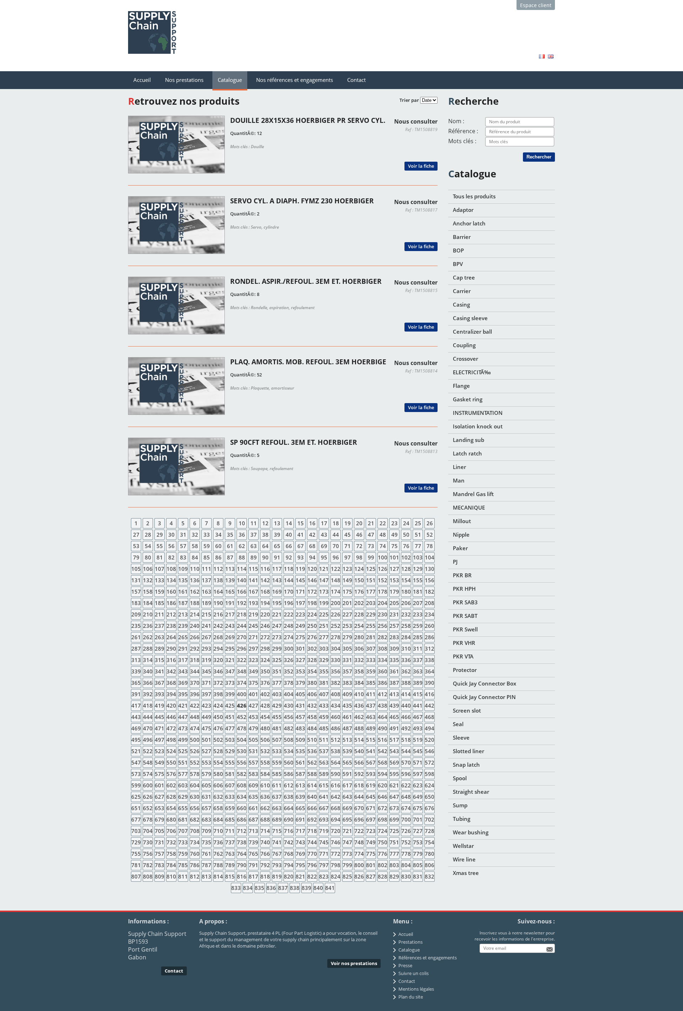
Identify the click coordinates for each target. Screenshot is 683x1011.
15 (300, 523)
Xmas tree (466, 872)
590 (335, 773)
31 (183, 534)
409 (347, 694)
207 (418, 602)
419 (159, 705)
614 (312, 785)
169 (277, 591)
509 (300, 739)
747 (347, 842)
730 (148, 842)
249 (300, 625)
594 (382, 773)
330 (335, 659)
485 (324, 728)
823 (324, 876)
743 (300, 842)
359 (371, 671)
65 (277, 545)
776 (382, 853)
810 (171, 876)
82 (171, 557)
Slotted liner (468, 751)
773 (347, 853)
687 (253, 819)
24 (406, 523)
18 (336, 523)
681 (183, 819)
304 (335, 648)
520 (429, 739)
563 (324, 762)
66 (289, 545)
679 (159, 819)
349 (253, 671)
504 (242, 739)
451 (230, 716)
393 (159, 694)
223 (300, 614)
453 (253, 716)
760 (195, 853)
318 (195, 659)
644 (359, 796)
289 (159, 648)
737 (230, 842)
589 (324, 773)
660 (242, 808)
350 (265, 671)
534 (288, 751)
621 (394, 785)
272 (265, 637)
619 (371, 785)
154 (406, 580)
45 (347, 534)
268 (218, 637)
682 (195, 819)
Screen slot (467, 710)
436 (359, 705)
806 (429, 865)
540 (359, 751)
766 (265, 853)
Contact (356, 79)
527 (206, 751)
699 (394, 819)
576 (171, 773)
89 (253, 557)
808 (148, 876)
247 (277, 625)
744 (312, 842)
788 (218, 865)
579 (206, 773)
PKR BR (462, 575)
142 (265, 580)
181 (418, 591)
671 (371, 808)
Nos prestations (184, 79)
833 (236, 887)
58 (195, 545)
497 (159, 739)
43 (324, 534)
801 (371, 865)
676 (429, 808)
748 (359, 842)
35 (230, 534)
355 (324, 671)
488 (359, 728)
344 (195, 671)
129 (418, 568)
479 (253, 728)
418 (148, 705)
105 (136, 568)
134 (171, 580)
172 (312, 591)
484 (312, 728)
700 (406, 819)
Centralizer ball (472, 331)
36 (242, 534)
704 (148, 830)
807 (136, 876)
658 (218, 808)
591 (347, 773)
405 (300, 694)
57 (183, 545)
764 (242, 853)
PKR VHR (464, 642)
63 (253, 545)
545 (418, 751)
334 (382, 659)
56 (171, 545)
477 (230, 728)
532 (265, 751)
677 (136, 819)
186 (171, 602)
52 (430, 534)
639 (300, 796)
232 (406, 614)
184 (148, 602)
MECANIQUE (469, 507)
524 (171, 751)
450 (218, 716)
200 (335, 602)
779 (418, 853)
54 (148, 545)
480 (265, 728)
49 (394, 534)
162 (195, 591)
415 (418, 694)
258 (406, 625)
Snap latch (466, 764)
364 (429, 671)
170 (288, 591)
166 (242, 591)
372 (218, 682)
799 (347, 865)
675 (418, 808)
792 (265, 865)
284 (406, 637)
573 (136, 773)
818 (265, 876)
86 (218, 557)
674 (406, 808)
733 (183, 842)
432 (312, 705)
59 (206, 545)
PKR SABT (465, 615)
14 (289, 523)
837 (283, 887)
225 (324, 614)
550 (171, 762)
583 (253, 773)
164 (218, 591)
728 (429, 830)
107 (159, 568)
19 (347, 523)
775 (371, 853)
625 (136, 796)
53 (136, 545)
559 (277, 762)
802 (382, 865)
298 (265, 648)
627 (159, 796)
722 (359, 830)
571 (418, 762)
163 (206, 591)
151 (371, 580)
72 (359, 545)
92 (289, 557)
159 (159, 591)
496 (148, 739)
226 (335, 614)
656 (195, 808)
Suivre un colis (413, 973)
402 (265, 694)
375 (253, 682)
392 (148, 694)
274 (288, 637)
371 (206, 682)
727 (418, 830)
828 (382, 876)
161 (183, 591)
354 (312, 671)
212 (171, 614)
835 (259, 887)
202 (359, 602)
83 (183, 557)
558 (265, 762)
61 (230, 545)
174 (335, 591)
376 (265, 682)
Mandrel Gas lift (473, 493)
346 (218, 671)
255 (371, 625)
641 (324, 796)
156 (429, 580)
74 (383, 545)
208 (429, 602)
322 (242, 659)
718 (312, 830)
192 (242, 602)
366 (148, 682)
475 (206, 728)
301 (300, 648)
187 (183, 602)
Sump (460, 805)
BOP (458, 250)
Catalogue (230, 79)
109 (183, 568)
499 (183, 739)
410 (359, 694)
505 (253, 739)
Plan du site (410, 997)
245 (253, 625)
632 (218, 796)
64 (265, 545)
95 (324, 557)
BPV (458, 263)
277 (324, 637)
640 (312, 796)
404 (288, 694)
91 (277, 557)
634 (242, 796)
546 (429, 751)
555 (230, 762)
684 (218, 819)
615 (324, 785)
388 (406, 682)
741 (277, 842)
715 (277, 830)
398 (218, 694)
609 (253, 785)
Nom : (456, 121)
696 (359, 819)
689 (277, 819)
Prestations (410, 942)
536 (312, 751)
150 (359, 580)
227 (347, 614)
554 (218, 762)
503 (230, 739)
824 (335, 876)
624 (429, 785)
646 (382, 796)
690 (288, 819)
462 (359, 716)
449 (206, 716)
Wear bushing (470, 832)
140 (242, 580)
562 (312, 762)
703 (136, 830)
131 (136, 580)
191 (230, 602)
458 (312, 716)
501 (206, 739)
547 (136, 762)
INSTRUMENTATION (478, 412)
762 (218, 853)
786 (195, 865)
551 (183, 762)
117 (277, 568)
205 (394, 602)
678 (148, 819)
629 (183, 796)
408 (335, 694)
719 (324, 830)
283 (394, 637)
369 (183, 682)
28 (148, 534)
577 (183, 773)
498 (171, 739)
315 (159, 659)
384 (359, 682)
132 (148, 580)
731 (159, 842)
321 (230, 659)
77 (418, 545)
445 (159, 716)
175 (347, 591)
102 (406, 557)
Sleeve (461, 737)
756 (148, 853)
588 (312, 773)
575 (159, 773)
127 (394, 568)
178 (382, 591)
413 (394, 694)
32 (195, 534)
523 (159, 751)
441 (418, 705)
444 (148, 716)
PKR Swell (465, 629)
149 (347, 580)
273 (277, 637)
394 (171, 694)
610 (265, 785)
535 (300, 751)
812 (195, 876)
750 (382, 842)
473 (183, 728)
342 (171, 671)
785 (183, 865)
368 (171, 682)
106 (148, 568)
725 (394, 830)
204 (382, 602)
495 (136, 739)
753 (418, 842)
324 (265, 659)
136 (195, 580)
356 (335, 671)
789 (230, 865)
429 (277, 705)
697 (371, 819)
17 (324, 523)
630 (195, 796)
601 (159, 785)
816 (242, 876)
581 (230, 773)
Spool (460, 778)
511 (324, 739)
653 (159, 808)
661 (253, 808)
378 (288, 682)
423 (206, 705)
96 (336, 557)
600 (148, 785)
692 (312, 819)
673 (394, 808)
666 (312, 808)
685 (230, 819)
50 (406, 534)
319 (206, 659)
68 (312, 545)
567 (371, 762)
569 (394, 762)
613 (300, 785)
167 (253, 591)
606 (218, 785)
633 (230, 796)
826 (359, 876)
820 (288, 876)
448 (195, 716)
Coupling (464, 345)
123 (347, 568)
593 (371, 773)
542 (382, 751)
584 (265, 773)
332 (359, 659)
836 (271, 887)
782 (148, 865)
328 (312, 659)
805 (418, 865)
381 (324, 682)
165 (230, 591)
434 (335, 705)
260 (429, 625)
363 (418, 671)
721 (347, 830)
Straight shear (471, 791)
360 (382, 671)
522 (148, 751)
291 (183, 648)
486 (335, 728)
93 (300, 557)
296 (242, 648)
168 (265, 591)
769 (300, 853)
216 (218, 614)
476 (218, 728)
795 (300, 865)
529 (230, 751)
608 (242, 785)
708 (195, 830)
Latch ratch (467, 453)
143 (277, 580)
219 (253, 614)
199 (324, 602)
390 (429, 682)
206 (406, 602)
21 (371, 523)
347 (230, 671)
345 (206, 671)
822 (312, 876)
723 (371, 830)
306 (359, 648)
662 (265, 808)
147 (324, 580)
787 (206, 865)
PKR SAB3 (465, 602)
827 (371, 876)
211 (159, 614)
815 (230, 876)
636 (265, 796)
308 (382, 648)
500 (195, 739)
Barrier (462, 236)
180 (406, 591)
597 (418, 773)
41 (300, 534)
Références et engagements (427, 957)
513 (347, 739)
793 (277, 865)
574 (148, 773)
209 (136, 614)
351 (277, 671)
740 (265, 842)
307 (371, 648)
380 (312, 682)
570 (406, 762)
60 (218, 545)
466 (406, 716)
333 (371, 659)
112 (218, 568)
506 (265, 739)
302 (312, 648)
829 (394, 876)
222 (288, 614)
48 (383, 534)
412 (382, 694)
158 (148, 591)
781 (136, 865)
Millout (462, 521)
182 (429, 591)
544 (406, 751)
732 (171, 842)
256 (382, 625)
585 (277, 773)
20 (359, 523)
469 (136, 728)
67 (300, 545)
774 (359, 853)
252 (335, 625)
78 (430, 545)
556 (242, 762)
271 (253, 637)
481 (277, 728)
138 (218, 580)
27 (136, 534)
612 (288, 785)
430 (288, 705)
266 (195, 637)
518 (406, 739)
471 (159, 728)
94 (312, 557)
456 (288, 716)
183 (136, 602)
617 (347, 785)
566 (359, 762)
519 (418, 739)
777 (394, 853)
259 (418, 625)
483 (300, 728)
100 (382, 557)
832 (429, 876)
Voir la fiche (421, 166)
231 (394, 614)
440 (406, 705)
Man (459, 480)
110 (195, 568)
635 (253, 796)
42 (312, 534)
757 (159, 853)
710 (218, 830)
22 (383, 523)
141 (253, 580)
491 (394, 728)
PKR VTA (463, 656)
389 (418, 682)
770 (312, 853)
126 (382, 568)
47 (371, 534)
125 (371, 568)
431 (300, 705)
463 (371, 716)
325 (277, 659)
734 (195, 842)
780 (429, 853)
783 (159, 865)
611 (277, 785)
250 (312, 625)
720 (335, 830)
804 (406, 865)
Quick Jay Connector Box (484, 683)
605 (206, 785)
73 (371, 545)
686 (242, 819)
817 (253, 876)
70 (336, 545)
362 (406, 671)
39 (277, 534)
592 (359, 773)
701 (418, 819)
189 (206, 602)
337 (418, 659)
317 (183, 659)
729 (136, 842)
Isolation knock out (478, 426)
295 (230, 648)
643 (347, 796)
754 (429, 842)
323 (253, 659)
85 (206, 557)
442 (429, 705)
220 (265, 614)
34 (218, 534)
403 (277, 694)
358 (359, 671)
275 (300, 637)
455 (277, 716)
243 (230, 625)
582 (242, 773)
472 (171, 728)
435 (347, 705)
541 (371, 751)
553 (206, 762)
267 (206, 637)
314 (148, 659)
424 (218, 705)
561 (300, 762)
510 (312, 739)
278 (335, 637)
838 (295, 887)
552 (195, 762)
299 (277, 648)
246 (265, 625)
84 (195, 557)
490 (382, 728)
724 (382, 830)
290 (171, 648)
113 (230, 568)
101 (394, 557)
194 (265, 602)
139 (230, 580)
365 (136, 682)
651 (136, 808)
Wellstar (463, 845)
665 (300, 808)
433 (324, 705)
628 (171, 796)
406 (312, 694)
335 (394, 659)
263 (159, 637)
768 (288, 853)
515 (371, 739)
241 (206, 625)
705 (159, 830)
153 (394, 580)
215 (206, 614)
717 (300, 830)
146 (312, 580)
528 (218, 751)
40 (289, 534)
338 (429, 659)
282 (382, 637)
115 (253, 568)
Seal (458, 724)
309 (394, 648)
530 (242, 751)
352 (288, 671)
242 (218, 625)
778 (406, 853)
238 (171, 625)
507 (277, 739)
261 (136, 637)
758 (171, 853)
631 (206, 796)
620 (382, 785)
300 (288, 648)
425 (230, 705)
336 (406, 659)
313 (136, 659)
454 (265, 716)
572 (429, 762)
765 (253, 853)
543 (394, 751)
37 (253, 534)
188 (195, 602)
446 (171, 716)
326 (288, 659)
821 (300, 876)
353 (300, 671)
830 (406, 876)
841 (330, 887)
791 (253, 865)
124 (359, 568)
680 (171, 819)
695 (347, 819)
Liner (459, 466)
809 (159, 876)
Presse (405, 965)
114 (242, 568)
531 (253, 751)
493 (418, 728)
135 (183, 580)
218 (242, 614)
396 (195, 694)
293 (206, 648)
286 (429, 637)
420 (171, 705)
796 (312, 865)
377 (277, 682)
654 (171, 808)
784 (171, 865)
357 (347, 671)
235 (136, 625)
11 (253, 523)
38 (265, 534)
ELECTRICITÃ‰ (472, 372)
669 (347, 808)
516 (382, 739)
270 (242, 637)
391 (136, 694)
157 (136, 591)
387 (394, 682)
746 (335, 842)
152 (382, 580)
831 (418, 876)
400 (242, 694)
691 (300, 819)
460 (335, 716)
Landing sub (468, 439)
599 (136, 785)
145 (300, 580)
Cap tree (464, 277)
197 (300, 602)
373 (230, 682)
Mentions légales (416, 989)
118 (288, 568)
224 (312, 614)
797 (324, 865)
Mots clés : (462, 141)
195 (277, 602)
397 (206, 694)
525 (183, 751)
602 (171, 785)
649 (418, 796)
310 (406, 648)
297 (253, 648)
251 (324, 625)
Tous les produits (474, 196)
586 (288, 773)
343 (183, 671)
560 (288, 762)
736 (218, 842)
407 (324, 694)
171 (300, 591)
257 (394, 625)
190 (218, 602)
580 (218, 773)
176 (359, 591)
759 (183, 853)
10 (242, 523)
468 (429, 716)
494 (429, 728)
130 (429, 568)
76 (406, 545)
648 (406, 796)
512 (335, 739)
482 (288, 728)
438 (382, 705)
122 (335, 568)
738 (242, 842)
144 (288, 580)
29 (160, 534)
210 (148, 614)
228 (359, 614)
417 (136, 705)
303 (324, 648)
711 (230, 830)
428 (265, 705)
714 (265, 830)
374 (242, 682)
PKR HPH (464, 588)
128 (406, 568)
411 (371, 694)
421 (183, 705)
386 (382, 682)
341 (159, 671)
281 (371, 637)
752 (406, 842)
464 (382, 716)
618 (359, 785)
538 (335, 751)
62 (242, 545)
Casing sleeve (470, 318)
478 (242, 728)
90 (265, 557)
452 (242, 716)
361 (394, 671)
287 (136, 648)
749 (371, 842)
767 (277, 853)
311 (418, 648)
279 (347, 637)
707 (183, 830)
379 (300, 682)
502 (218, 739)
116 (265, 568)
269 (230, 637)
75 (394, 545)
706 (171, 830)
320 (218, 659)
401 (253, 694)
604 (195, 785)
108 (171, 568)
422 (195, 705)
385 (371, 682)
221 (277, 614)
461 (347, 716)
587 (300, 773)
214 (195, 614)
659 (230, 808)
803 (394, 865)
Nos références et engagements (294, 79)
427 (253, 705)
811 (183, 876)
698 (382, 819)
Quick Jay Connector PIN (484, 696)
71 (347, 545)
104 (429, 557)
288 (148, 648)
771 (324, 853)
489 (371, 728)
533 (277, 751)
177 (371, 591)
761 (206, 853)
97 (347, 557)
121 (324, 568)
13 (277, 523)
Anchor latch (469, 223)
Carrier (462, 291)
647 (394, 796)
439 (394, 705)
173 (324, 591)
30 (171, 534)
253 (347, 625)
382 (335, 682)
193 (253, 602)
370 (195, 682)
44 (336, 534)
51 (418, 534)
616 (335, 785)
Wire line (464, 859)
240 (195, 625)
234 (429, 614)
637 (277, 796)
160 (171, 591)
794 (288, 865)
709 (206, 830)
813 (206, 876)
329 (324, 659)
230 (382, 614)
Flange (461, 385)
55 (160, 545)
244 (242, 625)
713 (253, 830)
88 (242, 557)
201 (347, 602)
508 (288, 739)
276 (312, 637)
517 (394, 739)
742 (288, 842)
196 (288, 602)
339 (136, 671)
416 (429, 694)
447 (183, 716)
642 (335, 796)
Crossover (465, 358)
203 (371, 602)
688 (265, 819)
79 (136, 557)
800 (359, 865)
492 (406, 728)
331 (347, 659)
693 (324, 819)
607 (230, 785)
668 (335, 808)
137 (206, 580)
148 (335, 580)
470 (148, 728)
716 (288, 830)
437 (371, 705)
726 (406, 830)
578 (195, 773)
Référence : (463, 131)
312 (429, 648)
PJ (455, 561)
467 (418, 716)
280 (359, 637)
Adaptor (463, 209)
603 (183, 785)
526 (195, 751)
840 (318, 887)
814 (218, 876)
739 (253, 842)
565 (347, 762)
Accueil (142, 79)
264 (171, 637)
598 (429, 773)
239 (183, 625)
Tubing (461, 818)
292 (195, 648)
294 (218, 648)
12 (265, 523)
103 (418, 557)
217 (230, 614)
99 (371, 557)
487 (347, 728)
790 (242, 865)
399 (230, 694)
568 (382, 762)
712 (242, 830)
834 (248, 887)
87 (230, 557)
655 (183, 808)
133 (159, 580)
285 (418, 637)
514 (359, 739)
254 (359, 625)
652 (148, 808)
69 (324, 545)
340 (148, 671)
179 (394, 591)
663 (277, 808)
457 (300, 716)
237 (159, 625)
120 (312, 568)
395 (183, 694)
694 (335, 819)
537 (324, 751)
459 (324, 716)
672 (382, 808)
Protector (465, 669)
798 (335, 865)
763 (230, 853)
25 (418, 523)
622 (406, 785)
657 (206, 808)
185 (159, 602)
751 (394, 842)
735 (206, 842)
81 (160, 557)
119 (300, 568)
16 (312, 523)
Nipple (461, 534)
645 (371, 796)
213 (183, 614)
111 (206, 568)
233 (418, 614)
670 (359, 808)
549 (159, 762)
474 (195, 728)
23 (394, 523)
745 (324, 842)
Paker (460, 548)
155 (418, 580)
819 (277, 876)
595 (394, 773)
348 (242, 671)
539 (347, 751)
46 (359, 534)
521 (136, 751)
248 (288, 625)
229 (371, 614)
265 (183, 637)
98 (359, 557)
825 (347, 876)
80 (148, 557)
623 (418, 785)
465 (394, 716)
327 (300, 659)
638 (288, 796)
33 (206, 534)
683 (206, 819)
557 (253, 762)
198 (312, 602)
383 (347, 682)
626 (148, 796)
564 (335, 762)
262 (148, 637)
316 (171, 659)
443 (136, 716)
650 (429, 796)
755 (136, 853)
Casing (461, 304)
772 (335, 853)
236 (148, 625)
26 (430, 523)
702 (429, 819)
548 (148, 762)
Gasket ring (467, 399)
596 (406, 773)
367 (159, 682)
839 (306, 887)
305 (347, 648)
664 (288, 808)
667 (324, 808)
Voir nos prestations (354, 963)
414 (406, 694)
